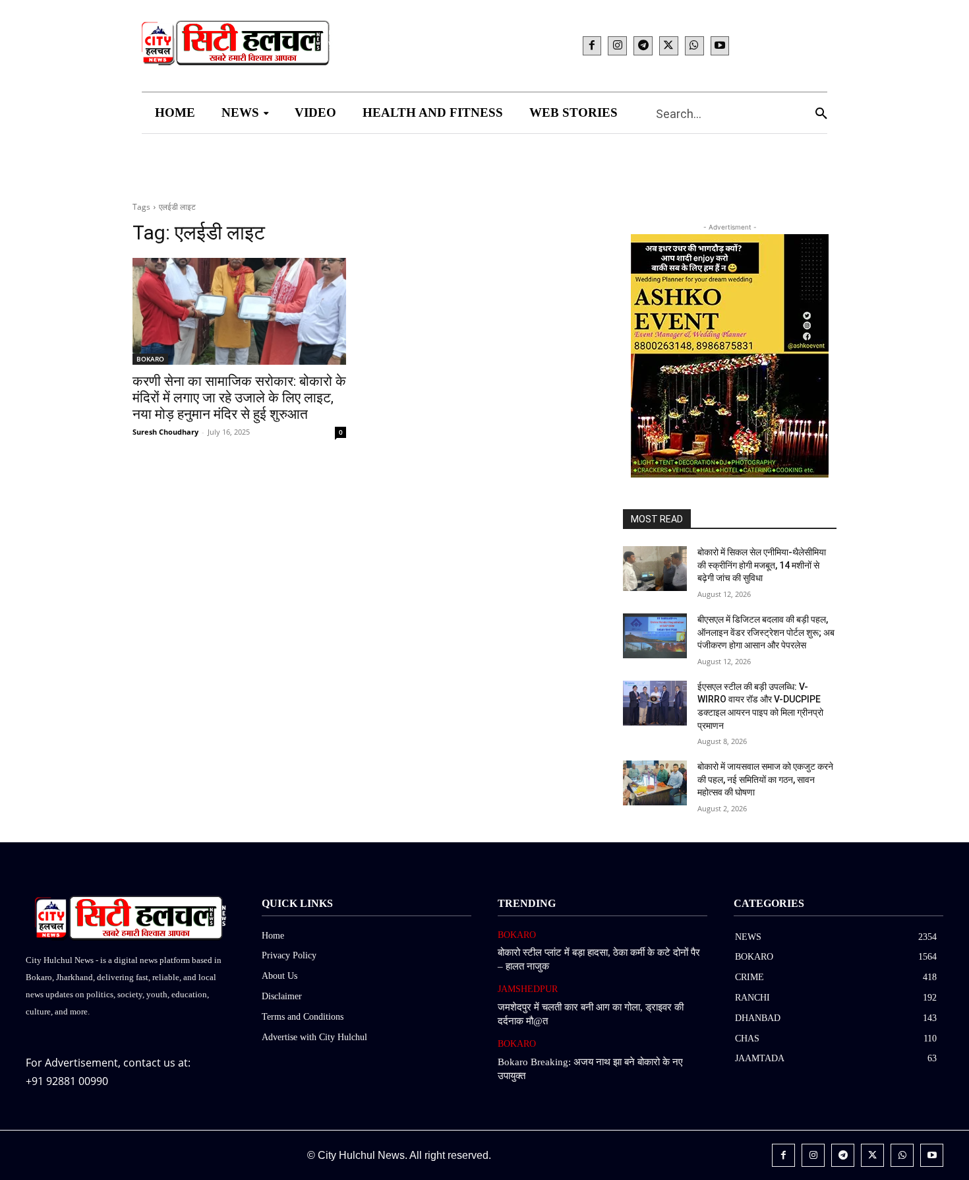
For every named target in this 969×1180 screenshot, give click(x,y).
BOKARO (150, 358)
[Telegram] (643, 45)
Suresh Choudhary (165, 432)
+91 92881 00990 (67, 1081)
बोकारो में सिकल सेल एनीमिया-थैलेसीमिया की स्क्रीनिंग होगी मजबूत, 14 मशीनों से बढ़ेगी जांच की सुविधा (761, 565)
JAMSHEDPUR (528, 989)
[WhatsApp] (694, 45)
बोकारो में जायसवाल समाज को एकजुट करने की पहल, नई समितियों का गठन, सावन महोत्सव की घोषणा (765, 779)
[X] (668, 45)
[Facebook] (592, 45)
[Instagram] (617, 45)
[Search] (821, 113)
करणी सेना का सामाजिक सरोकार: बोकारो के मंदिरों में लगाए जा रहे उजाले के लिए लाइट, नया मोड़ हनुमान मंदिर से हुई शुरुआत (239, 397)
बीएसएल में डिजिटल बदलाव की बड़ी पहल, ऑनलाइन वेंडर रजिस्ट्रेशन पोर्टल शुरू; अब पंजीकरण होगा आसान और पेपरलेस (766, 632)
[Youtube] (720, 45)
